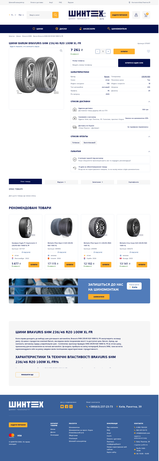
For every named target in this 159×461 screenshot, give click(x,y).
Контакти (138, 423)
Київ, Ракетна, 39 (130, 406)
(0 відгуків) (26, 252)
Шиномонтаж (119, 29)
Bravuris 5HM (27, 36)
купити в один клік (134, 63)
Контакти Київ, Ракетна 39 (141, 2)
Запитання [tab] (97, 182)
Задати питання (119, 15)
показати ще (27, 374)
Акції (51, 2)
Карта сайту (111, 452)
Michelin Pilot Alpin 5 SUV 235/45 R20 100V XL (60, 244)
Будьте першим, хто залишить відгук (24, 46)
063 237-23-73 (103, 17)
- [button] (97, 51)
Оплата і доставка (36, 2)
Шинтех (12, 36)
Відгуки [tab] (61, 182)
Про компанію (112, 427)
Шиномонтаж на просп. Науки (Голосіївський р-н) (81, 431)
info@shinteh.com (143, 433)
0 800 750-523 (103, 12)
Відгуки (70, 2)
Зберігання (73, 435)
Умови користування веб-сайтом (117, 448)
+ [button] (108, 51)
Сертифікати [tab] (134, 182)
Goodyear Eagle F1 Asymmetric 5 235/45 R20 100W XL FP (24, 244)
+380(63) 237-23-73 (101, 406)
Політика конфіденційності (114, 442)
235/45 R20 (146, 76)
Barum (106, 76)
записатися (98, 297)
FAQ (60, 2)
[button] (36, 74)
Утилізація (73, 438)
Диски (63, 29)
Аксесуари (89, 29)
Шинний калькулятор (16, 2)
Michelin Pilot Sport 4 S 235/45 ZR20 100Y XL (97, 244)
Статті (109, 436)
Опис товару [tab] (25, 181)
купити (124, 51)
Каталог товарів (54, 424)
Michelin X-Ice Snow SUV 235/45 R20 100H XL (133, 244)
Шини (39, 29)
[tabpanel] (79, 190)
